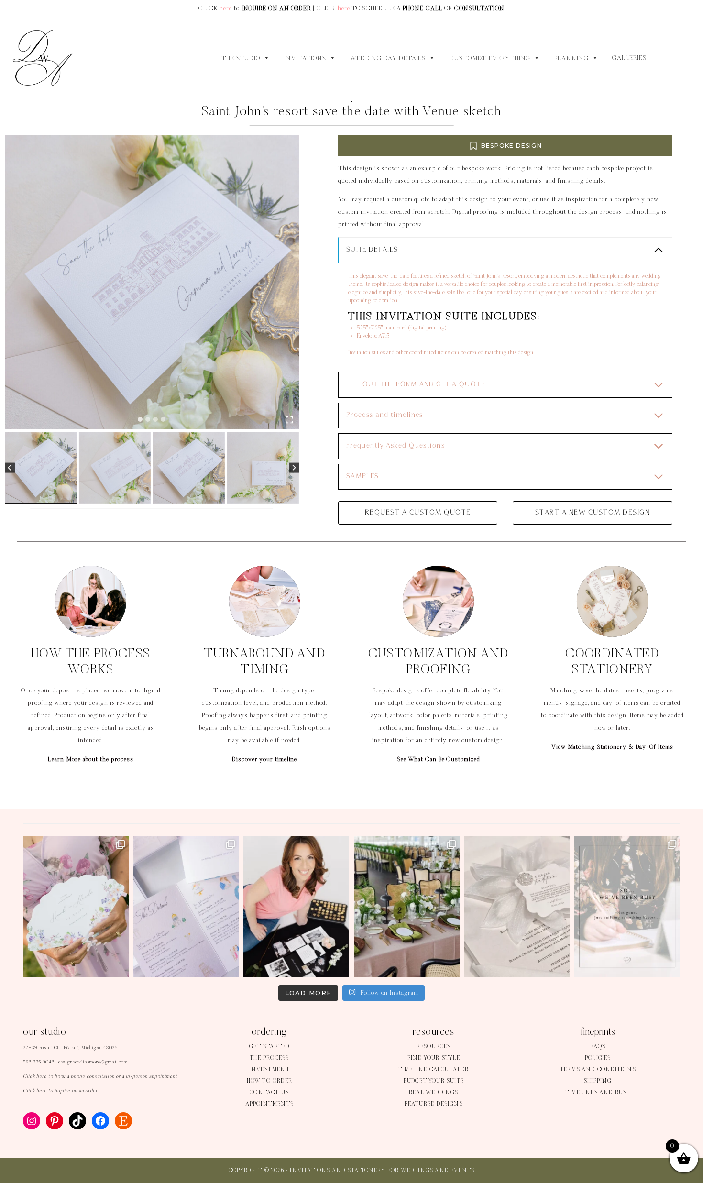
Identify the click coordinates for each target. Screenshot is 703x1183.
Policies (598, 1058)
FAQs (597, 1047)
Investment (269, 1070)
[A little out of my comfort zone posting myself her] (296, 906)
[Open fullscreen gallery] (289, 420)
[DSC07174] (152, 282)
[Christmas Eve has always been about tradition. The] (517, 906)
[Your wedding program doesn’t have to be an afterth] (76, 906)
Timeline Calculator (433, 1070)
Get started (269, 1047)
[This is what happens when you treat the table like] (407, 906)
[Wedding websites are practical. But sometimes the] (186, 906)
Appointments (269, 1104)
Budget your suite (434, 1081)
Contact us (269, 1092)
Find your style (433, 1058)
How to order (269, 1081)
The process (269, 1058)
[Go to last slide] (10, 468)
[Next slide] (294, 468)
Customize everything (490, 58)
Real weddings (434, 1092)
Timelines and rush (598, 1092)
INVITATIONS (305, 58)
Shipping (598, 1081)
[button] (41, 468)
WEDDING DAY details (388, 58)
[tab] (140, 419)
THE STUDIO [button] (240, 58)
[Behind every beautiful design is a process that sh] (627, 906)
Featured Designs (434, 1104)
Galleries (629, 58)
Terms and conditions (598, 1070)
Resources (434, 1047)
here (226, 8)
